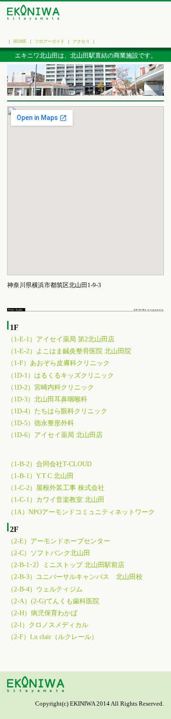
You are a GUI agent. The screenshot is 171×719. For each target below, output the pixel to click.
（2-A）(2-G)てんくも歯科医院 (53, 601)
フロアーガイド (50, 41)
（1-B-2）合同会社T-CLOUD (49, 464)
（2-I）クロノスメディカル (47, 625)
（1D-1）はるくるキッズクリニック (60, 375)
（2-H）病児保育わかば (42, 613)
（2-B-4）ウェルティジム (45, 589)
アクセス (81, 41)
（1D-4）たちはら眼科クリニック (57, 411)
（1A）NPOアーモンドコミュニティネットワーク (81, 512)
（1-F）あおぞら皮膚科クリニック (58, 363)
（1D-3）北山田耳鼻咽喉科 (47, 399)
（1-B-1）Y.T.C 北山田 (40, 475)
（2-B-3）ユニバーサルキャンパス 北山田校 (74, 576)
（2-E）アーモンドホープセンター (58, 541)
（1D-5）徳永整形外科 (40, 423)
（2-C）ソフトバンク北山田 (48, 553)
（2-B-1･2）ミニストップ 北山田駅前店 (65, 565)
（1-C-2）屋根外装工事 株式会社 (55, 487)
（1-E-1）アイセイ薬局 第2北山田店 (60, 339)
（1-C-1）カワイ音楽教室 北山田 (55, 499)
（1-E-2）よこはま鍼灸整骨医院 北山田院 (69, 351)
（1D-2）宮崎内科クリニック (50, 387)
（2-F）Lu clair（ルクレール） (52, 636)
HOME (20, 41)
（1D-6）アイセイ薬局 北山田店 (55, 435)
